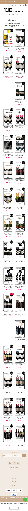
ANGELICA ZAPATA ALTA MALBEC (8, 365)
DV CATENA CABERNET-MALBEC (8, 75)
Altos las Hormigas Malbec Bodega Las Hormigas (20, 155)
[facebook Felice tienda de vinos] (14, 463)
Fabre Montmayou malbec (20, 181)
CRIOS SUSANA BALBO (20, 418)
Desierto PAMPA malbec (8, 391)
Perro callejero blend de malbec (8, 260)
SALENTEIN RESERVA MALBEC (8, 418)
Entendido (14, 508)
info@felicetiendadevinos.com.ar (17, 469)
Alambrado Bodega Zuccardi (8, 155)
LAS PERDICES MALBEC (20, 128)
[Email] (18, 463)
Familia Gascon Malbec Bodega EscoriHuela (20, 391)
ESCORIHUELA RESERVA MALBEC (20, 75)
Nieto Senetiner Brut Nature (8, 234)
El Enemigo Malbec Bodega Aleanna (8, 313)
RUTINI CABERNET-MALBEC (20, 102)
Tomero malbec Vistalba (20, 365)
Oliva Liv (8, 48)
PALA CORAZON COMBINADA (20, 444)
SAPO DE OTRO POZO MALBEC (8, 287)
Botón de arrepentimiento (14, 500)
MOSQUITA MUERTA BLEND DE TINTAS (20, 287)
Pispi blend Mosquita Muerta (20, 260)
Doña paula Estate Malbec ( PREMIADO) (8, 128)
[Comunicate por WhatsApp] (25, 499)
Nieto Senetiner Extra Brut (20, 234)
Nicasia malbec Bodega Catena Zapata (20, 49)
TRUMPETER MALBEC (20, 339)
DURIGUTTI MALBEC (8, 444)
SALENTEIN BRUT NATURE (20, 208)
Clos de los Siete (8, 180)
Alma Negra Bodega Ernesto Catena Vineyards (20, 313)
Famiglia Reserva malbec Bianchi (8, 208)
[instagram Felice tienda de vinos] (9, 463)
